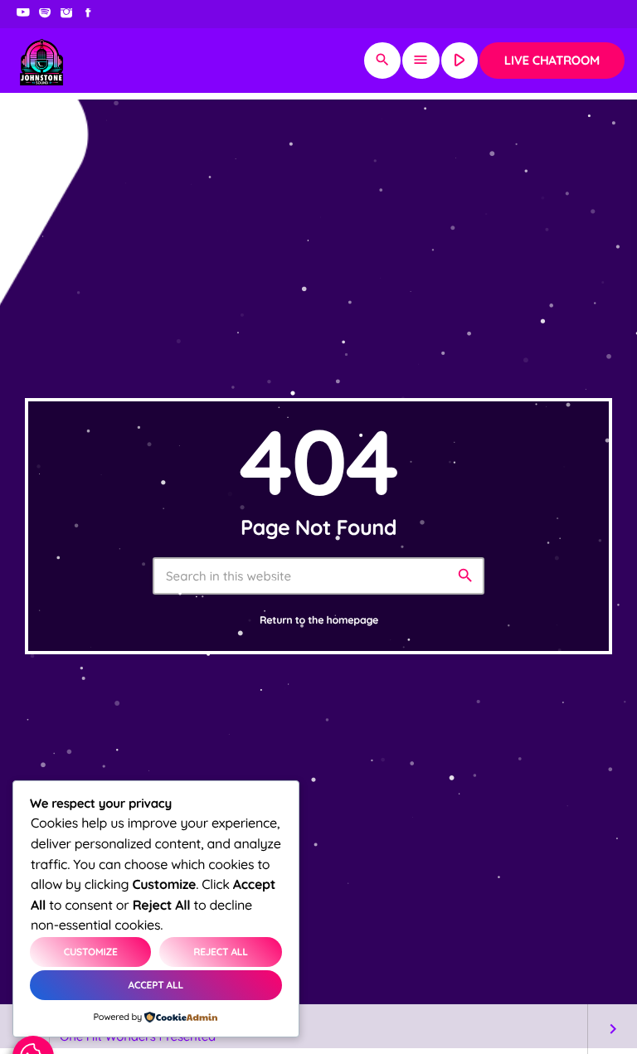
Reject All (220, 951)
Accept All (156, 985)
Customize (91, 951)
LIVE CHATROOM (552, 60)
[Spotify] (44, 14)
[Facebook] (88, 14)
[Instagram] (66, 14)
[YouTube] (23, 14)
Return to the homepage (319, 620)
